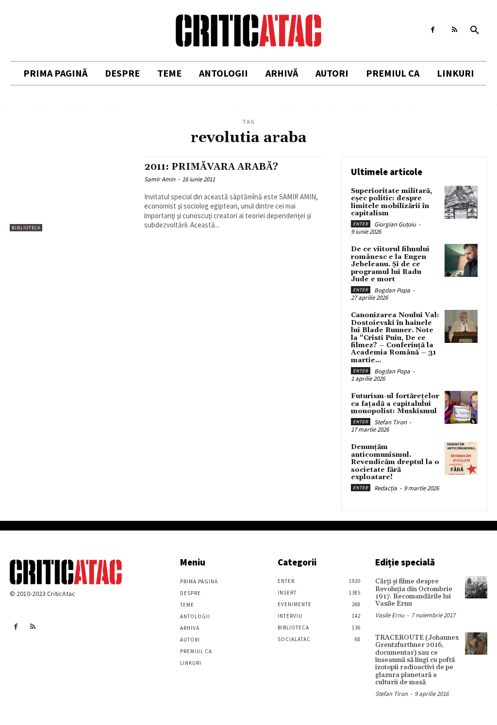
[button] (474, 30)
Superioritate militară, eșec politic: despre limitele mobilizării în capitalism (391, 202)
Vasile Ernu (389, 615)
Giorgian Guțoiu (395, 224)
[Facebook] (432, 29)
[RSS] (454, 29)
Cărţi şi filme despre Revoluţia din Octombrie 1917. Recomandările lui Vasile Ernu (413, 592)
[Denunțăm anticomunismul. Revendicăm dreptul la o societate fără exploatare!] (461, 458)
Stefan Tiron (390, 422)
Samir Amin (159, 179)
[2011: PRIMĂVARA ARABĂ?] (72, 194)
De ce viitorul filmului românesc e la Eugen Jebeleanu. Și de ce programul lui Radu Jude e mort (390, 264)
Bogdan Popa (392, 290)
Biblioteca (26, 228)
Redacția (385, 488)
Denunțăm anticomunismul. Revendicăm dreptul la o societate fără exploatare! (395, 462)
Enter (360, 224)
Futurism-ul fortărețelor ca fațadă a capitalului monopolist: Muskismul (395, 404)
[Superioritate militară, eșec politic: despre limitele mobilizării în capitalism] (461, 202)
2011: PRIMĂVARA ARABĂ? (211, 167)
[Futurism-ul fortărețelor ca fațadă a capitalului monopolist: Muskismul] (461, 407)
